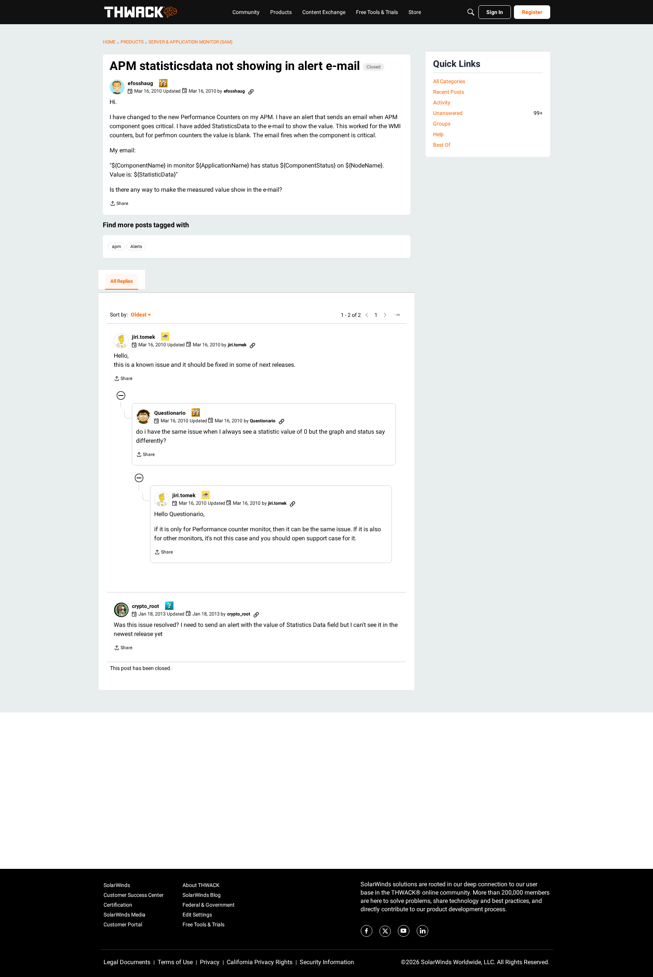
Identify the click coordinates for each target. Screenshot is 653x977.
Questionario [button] (170, 413)
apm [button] (116, 246)
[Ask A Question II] (163, 83)
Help (438, 134)
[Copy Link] (250, 91)
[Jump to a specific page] (397, 315)
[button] (117, 87)
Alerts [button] (136, 246)
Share (119, 204)
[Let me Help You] (165, 337)
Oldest (139, 315)
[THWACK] (140, 12)
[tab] (121, 282)
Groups (441, 124)
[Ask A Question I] (169, 606)
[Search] (471, 12)
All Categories (449, 81)
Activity (441, 102)
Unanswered (488, 113)
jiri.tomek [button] (143, 337)
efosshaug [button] (140, 83)
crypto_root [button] (145, 606)
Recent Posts (448, 92)
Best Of (441, 145)
